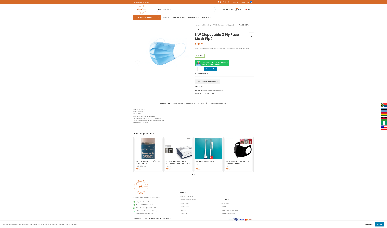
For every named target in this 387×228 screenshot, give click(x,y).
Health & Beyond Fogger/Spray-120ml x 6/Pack (148, 162)
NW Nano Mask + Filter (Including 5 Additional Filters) (238, 162)
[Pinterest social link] (205, 93)
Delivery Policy (184, 206)
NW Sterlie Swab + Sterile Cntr (207, 161)
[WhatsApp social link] (226, 2)
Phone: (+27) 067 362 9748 (144, 205)
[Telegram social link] (213, 93)
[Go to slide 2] (194, 174)
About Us (183, 210)
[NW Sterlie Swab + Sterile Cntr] (208, 148)
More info (369, 224)
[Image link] (141, 187)
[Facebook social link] (218, 2)
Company (183, 193)
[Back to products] (198, 29)
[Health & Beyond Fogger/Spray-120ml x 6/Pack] (148, 148)
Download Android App (241, 2)
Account (225, 199)
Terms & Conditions (186, 196)
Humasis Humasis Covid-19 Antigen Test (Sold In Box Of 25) (178, 162)
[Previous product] (196, 29)
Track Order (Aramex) (228, 213)
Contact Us (183, 213)
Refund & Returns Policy (188, 199)
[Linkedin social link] (208, 93)
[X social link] (221, 2)
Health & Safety (206, 25)
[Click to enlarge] (137, 63)
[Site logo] (141, 9)
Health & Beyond (141, 166)
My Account (225, 203)
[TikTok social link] (228, 2)
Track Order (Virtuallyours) (230, 210)
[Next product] (201, 29)
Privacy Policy (184, 203)
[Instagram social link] (223, 2)
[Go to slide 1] (192, 174)
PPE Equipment (218, 25)
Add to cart (210, 68)
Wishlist (224, 206)
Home (197, 25)
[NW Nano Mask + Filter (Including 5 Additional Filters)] (238, 148)
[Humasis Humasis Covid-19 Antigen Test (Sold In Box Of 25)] (178, 148)
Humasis (168, 166)
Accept (379, 224)
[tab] (165, 102)
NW (251, 36)
